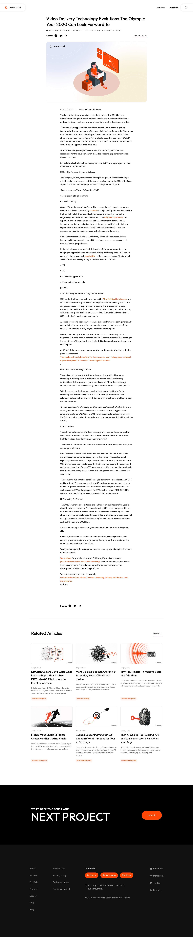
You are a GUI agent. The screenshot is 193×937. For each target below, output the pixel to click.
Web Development (113, 31)
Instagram (158, 875)
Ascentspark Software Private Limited (111, 897)
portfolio (174, 7)
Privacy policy (59, 875)
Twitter (156, 882)
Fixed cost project (61, 889)
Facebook (158, 868)
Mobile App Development (58, 31)
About (32, 868)
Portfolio (33, 882)
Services (33, 875)
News (75, 31)
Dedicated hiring (61, 882)
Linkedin (157, 890)
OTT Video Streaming (91, 31)
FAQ (31, 902)
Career (33, 895)
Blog (31, 909)
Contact (33, 889)
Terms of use (59, 868)
